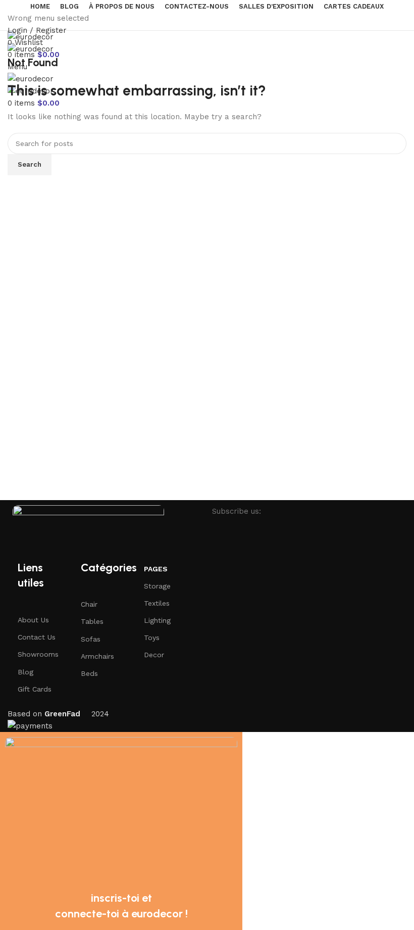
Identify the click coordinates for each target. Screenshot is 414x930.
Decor (154, 655)
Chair (89, 604)
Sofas (90, 639)
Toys (152, 637)
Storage (157, 586)
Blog (25, 672)
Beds (89, 673)
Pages (156, 569)
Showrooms (38, 654)
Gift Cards (34, 689)
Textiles (157, 603)
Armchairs (97, 656)
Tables (92, 621)
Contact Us (37, 637)
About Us (33, 620)
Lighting (157, 620)
